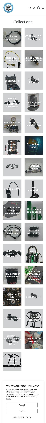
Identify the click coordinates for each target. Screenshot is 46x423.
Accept (22, 405)
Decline (22, 411)
